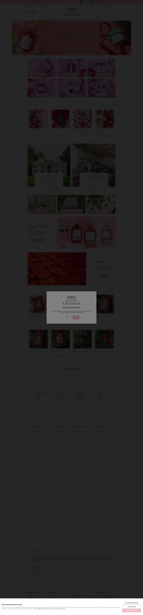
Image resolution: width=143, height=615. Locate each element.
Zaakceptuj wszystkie (131, 610)
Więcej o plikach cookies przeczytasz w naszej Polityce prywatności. (49, 608)
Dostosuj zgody (132, 606)
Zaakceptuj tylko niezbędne (132, 602)
